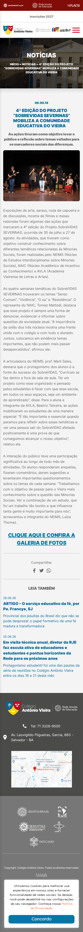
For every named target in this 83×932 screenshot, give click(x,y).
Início (14, 64)
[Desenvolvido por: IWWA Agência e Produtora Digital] (42, 875)
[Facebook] (34, 570)
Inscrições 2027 (41, 16)
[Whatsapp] (49, 570)
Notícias (29, 64)
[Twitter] (41, 570)
